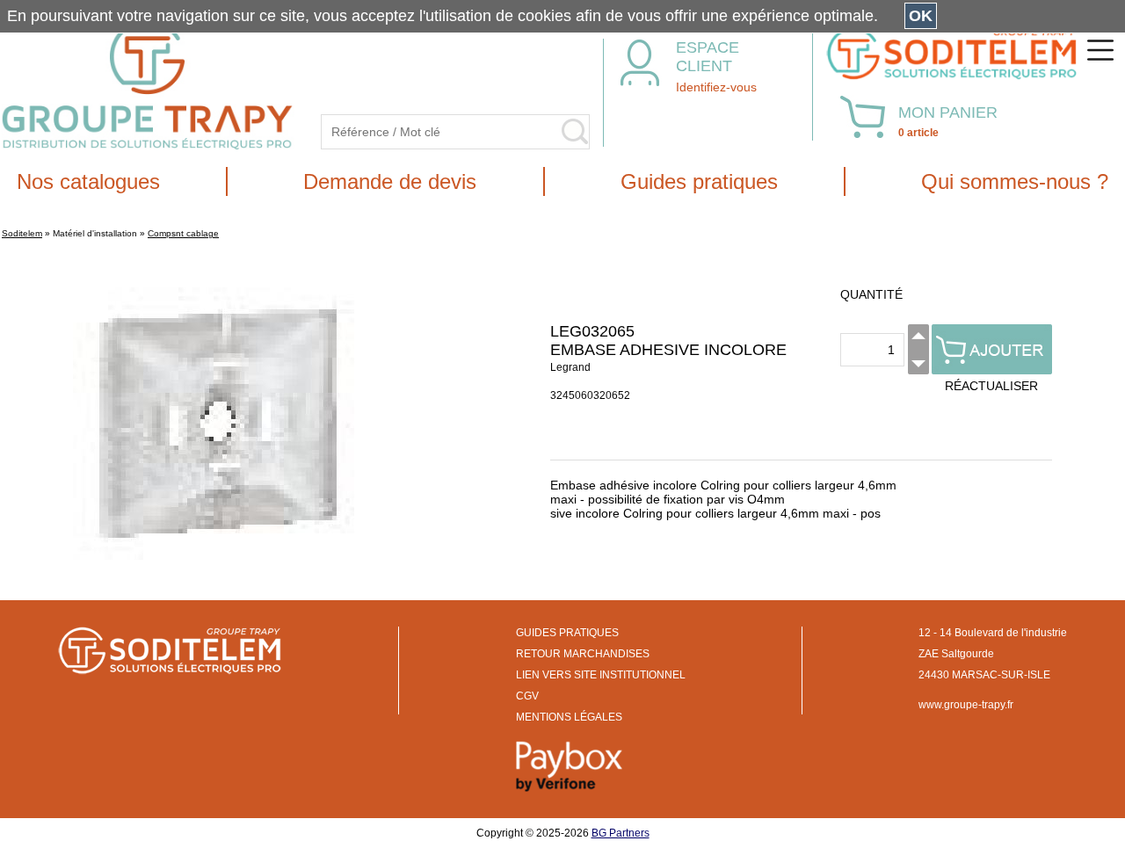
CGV (527, 696)
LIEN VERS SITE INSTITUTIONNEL (601, 675)
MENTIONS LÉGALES (569, 717)
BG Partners (621, 833)
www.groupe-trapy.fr (965, 705)
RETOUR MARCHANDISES (583, 654)
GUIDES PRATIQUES (567, 633)
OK (921, 16)
